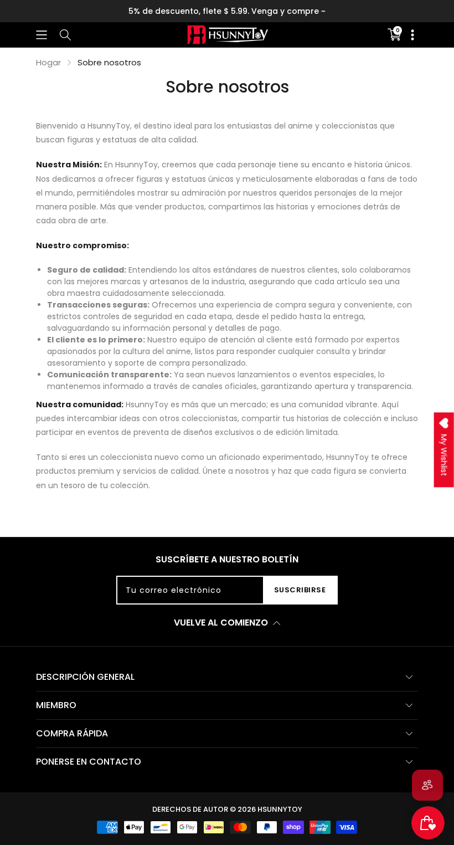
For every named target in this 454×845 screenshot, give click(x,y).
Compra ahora (360, 11)
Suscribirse (300, 590)
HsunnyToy (279, 809)
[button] (41, 34)
